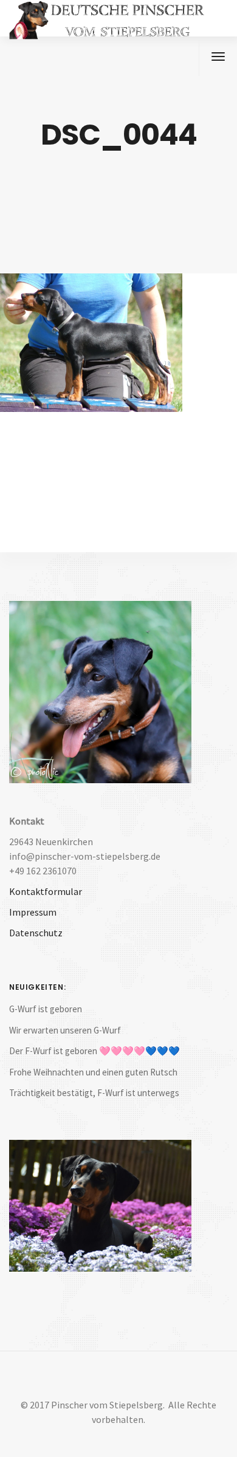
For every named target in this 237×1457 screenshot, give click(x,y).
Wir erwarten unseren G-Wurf (65, 1030)
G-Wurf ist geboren (45, 1009)
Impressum (33, 912)
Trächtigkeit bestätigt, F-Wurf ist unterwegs (94, 1093)
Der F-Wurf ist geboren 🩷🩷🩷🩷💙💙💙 (94, 1051)
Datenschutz (36, 933)
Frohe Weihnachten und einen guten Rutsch (93, 1072)
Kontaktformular (45, 891)
